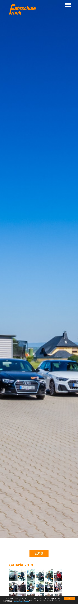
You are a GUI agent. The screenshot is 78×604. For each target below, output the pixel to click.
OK (69, 598)
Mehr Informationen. (21, 602)
